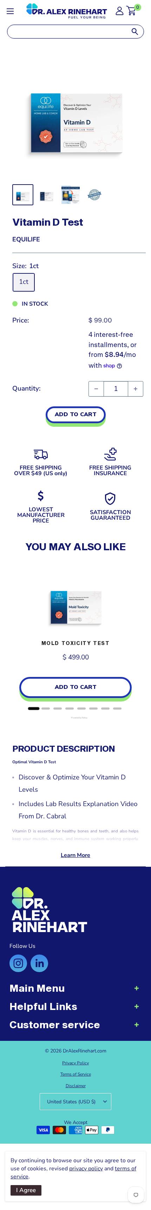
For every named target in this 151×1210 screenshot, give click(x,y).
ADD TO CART (76, 414)
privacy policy (86, 1168)
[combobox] (66, 31)
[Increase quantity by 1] (135, 388)
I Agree (26, 1190)
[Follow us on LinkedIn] (39, 963)
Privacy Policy (75, 1063)
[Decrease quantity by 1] (96, 388)
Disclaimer (76, 1086)
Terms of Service (75, 1074)
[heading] (75, 992)
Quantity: (26, 388)
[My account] (120, 13)
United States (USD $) (71, 1101)
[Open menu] (10, 11)
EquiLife (26, 239)
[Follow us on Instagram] (18, 963)
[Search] (135, 31)
